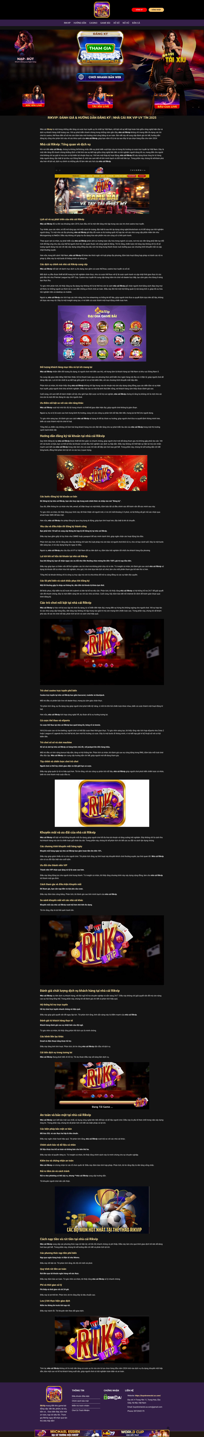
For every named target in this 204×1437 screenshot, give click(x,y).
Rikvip (67, 23)
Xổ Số (116, 23)
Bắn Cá (136, 23)
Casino (93, 23)
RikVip (42, 1406)
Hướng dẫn (80, 23)
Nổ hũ (126, 23)
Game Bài (105, 23)
